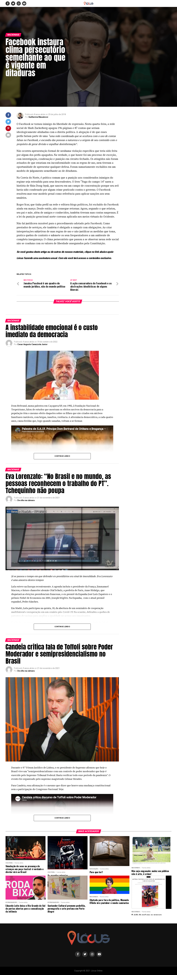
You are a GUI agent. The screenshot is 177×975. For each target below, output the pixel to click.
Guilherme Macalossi (38, 117)
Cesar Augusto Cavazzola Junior (32, 344)
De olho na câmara (26, 500)
